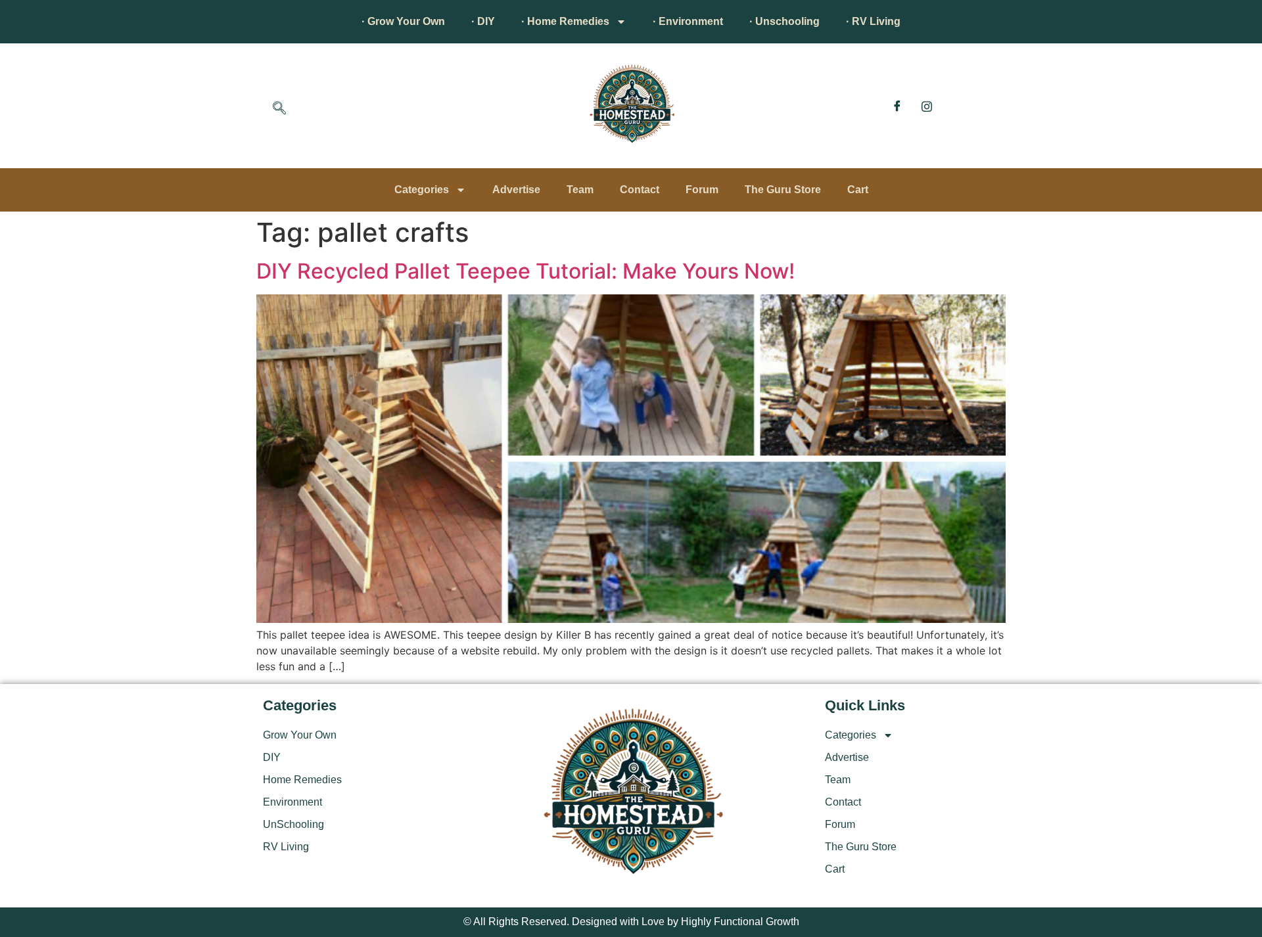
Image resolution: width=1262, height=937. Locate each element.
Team (580, 189)
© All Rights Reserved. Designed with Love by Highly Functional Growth (631, 921)
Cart (857, 189)
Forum (702, 189)
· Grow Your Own (403, 21)
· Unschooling (784, 21)
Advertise (516, 189)
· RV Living (873, 21)
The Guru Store (783, 189)
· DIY (483, 21)
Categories (421, 189)
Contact (639, 189)
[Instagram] (927, 106)
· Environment (688, 21)
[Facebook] (897, 106)
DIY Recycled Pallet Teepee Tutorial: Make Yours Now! (525, 271)
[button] (279, 109)
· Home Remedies (565, 21)
